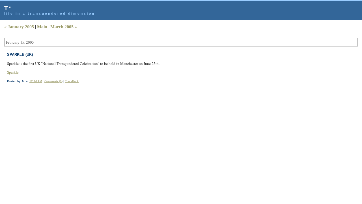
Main (42, 26)
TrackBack (72, 81)
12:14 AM (35, 81)
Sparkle (13, 72)
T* (8, 8)
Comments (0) (53, 81)
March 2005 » (63, 26)
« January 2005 (19, 26)
